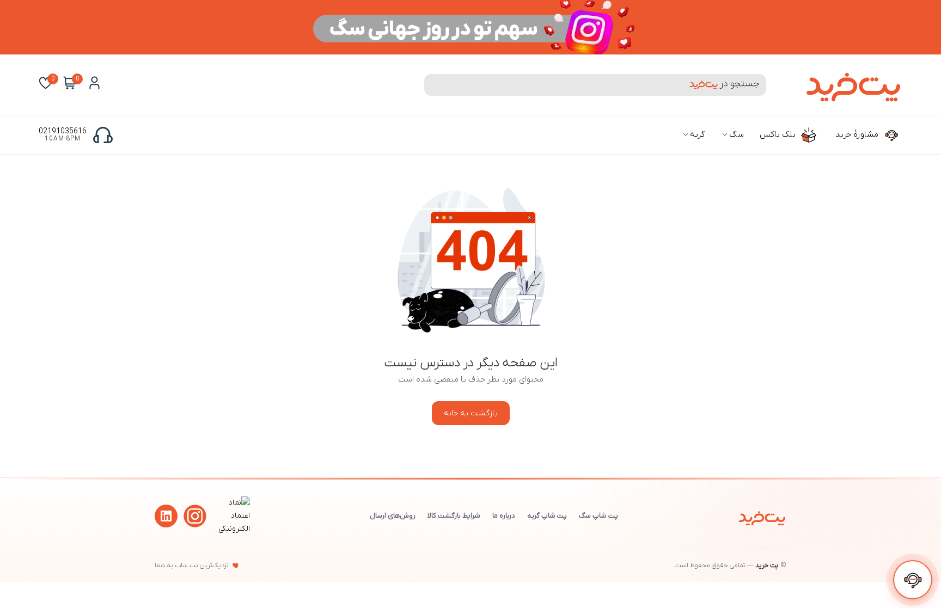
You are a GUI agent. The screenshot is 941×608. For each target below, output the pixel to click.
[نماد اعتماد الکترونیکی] (232, 529)
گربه (696, 134)
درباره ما (503, 515)
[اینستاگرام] (195, 516)
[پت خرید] (762, 516)
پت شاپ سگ (598, 515)
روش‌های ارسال (392, 515)
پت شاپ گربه (547, 515)
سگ (735, 134)
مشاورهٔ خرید (858, 134)
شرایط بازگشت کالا (453, 515)
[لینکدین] (166, 516)
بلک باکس (779, 134)
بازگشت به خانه (471, 413)
